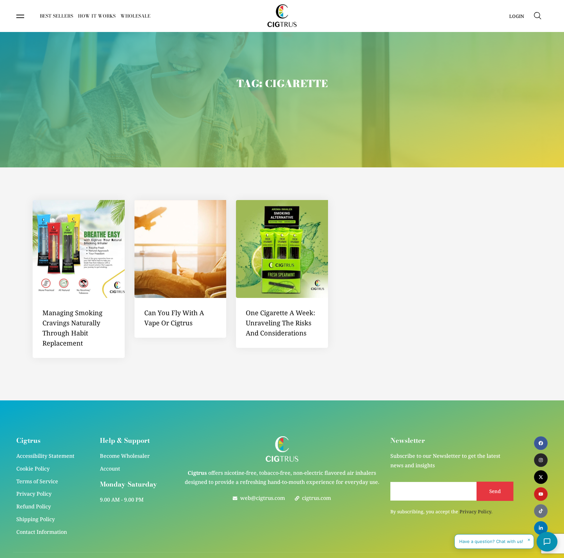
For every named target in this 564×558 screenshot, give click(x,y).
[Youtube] (541, 494)
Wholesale (135, 16)
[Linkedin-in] (541, 528)
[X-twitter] (541, 477)
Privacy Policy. (476, 511)
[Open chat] (547, 541)
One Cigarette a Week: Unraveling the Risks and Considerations (280, 322)
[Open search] (537, 15)
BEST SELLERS (56, 16)
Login (516, 16)
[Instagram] (541, 460)
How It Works (97, 16)
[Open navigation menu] (20, 16)
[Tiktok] (541, 511)
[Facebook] (541, 443)
